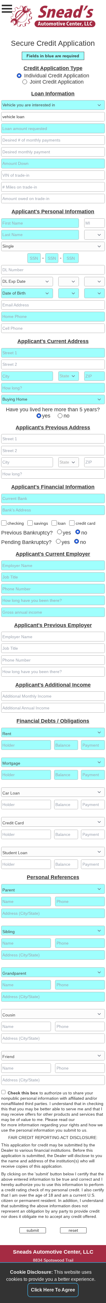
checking (15, 523)
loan (62, 523)
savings (41, 523)
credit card (85, 523)
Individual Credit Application (56, 76)
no (66, 416)
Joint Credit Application (57, 82)
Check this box (23, 1093)
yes (46, 416)
